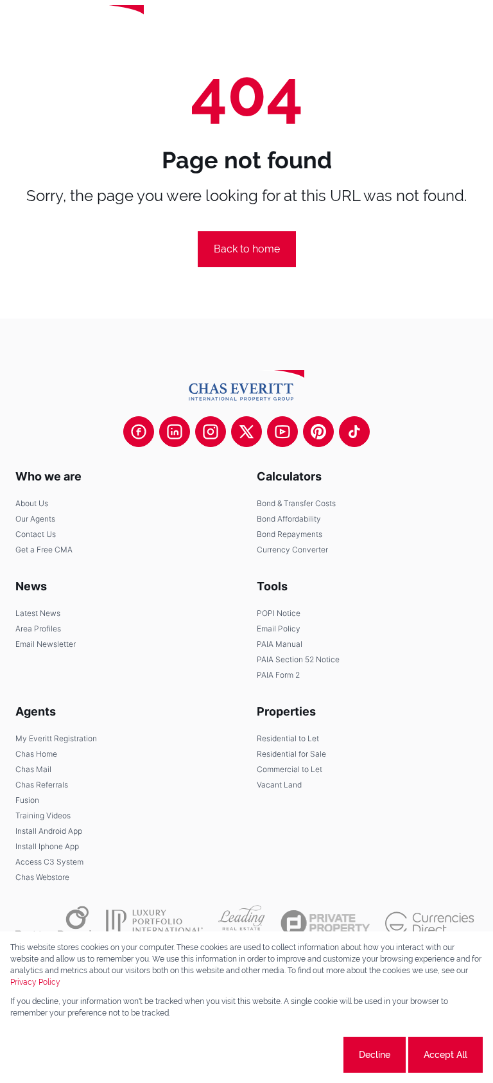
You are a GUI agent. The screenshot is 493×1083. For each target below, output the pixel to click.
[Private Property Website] (325, 923)
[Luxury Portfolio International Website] (154, 923)
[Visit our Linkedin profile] (174, 431)
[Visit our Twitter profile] (246, 431)
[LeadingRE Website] (241, 923)
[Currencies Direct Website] (429, 923)
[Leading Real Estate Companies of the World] (188, 26)
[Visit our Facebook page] (138, 431)
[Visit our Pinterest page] (318, 431)
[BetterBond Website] (53, 923)
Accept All (445, 1055)
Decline (374, 1055)
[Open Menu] (472, 25)
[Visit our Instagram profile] (210, 431)
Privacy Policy (35, 982)
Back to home (247, 249)
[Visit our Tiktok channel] (354, 431)
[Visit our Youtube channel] (282, 431)
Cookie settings (293, 1055)
